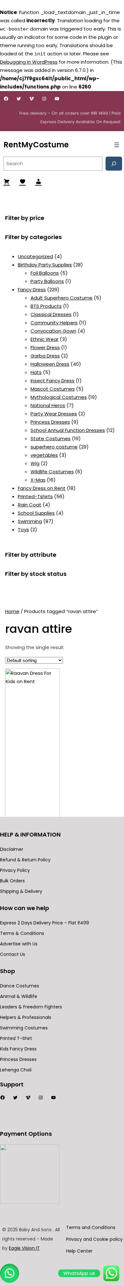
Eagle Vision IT (24, 1248)
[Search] (114, 164)
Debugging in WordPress (29, 62)
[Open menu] (117, 145)
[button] (9, 1273)
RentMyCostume (36, 144)
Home (12, 611)
